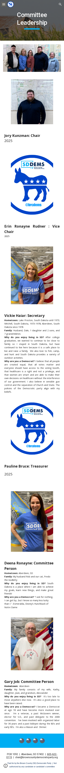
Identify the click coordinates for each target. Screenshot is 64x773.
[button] (3, 4)
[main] (32, 20)
